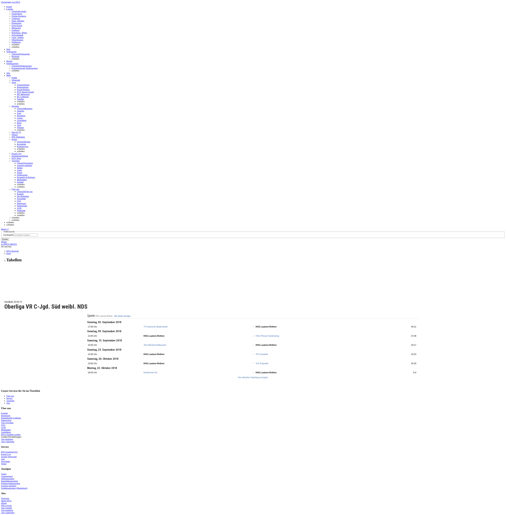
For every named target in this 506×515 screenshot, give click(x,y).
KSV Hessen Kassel (25, 92)
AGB (19, 208)
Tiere (19, 125)
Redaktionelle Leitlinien (11, 418)
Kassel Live (6, 454)
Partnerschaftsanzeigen (10, 483)
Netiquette (21, 210)
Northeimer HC (150, 372)
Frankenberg (17, 14)
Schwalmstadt (17, 35)
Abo (8, 403)
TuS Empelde (262, 363)
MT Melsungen (23, 94)
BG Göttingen (23, 97)
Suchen (5, 239)
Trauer (19, 172)
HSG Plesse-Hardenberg (267, 336)
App (3, 459)
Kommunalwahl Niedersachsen (25, 68)
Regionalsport (22, 87)
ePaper (4, 503)
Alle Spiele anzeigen (122, 316)
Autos (19, 170)
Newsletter (21, 199)
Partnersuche (22, 175)
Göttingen (16, 18)
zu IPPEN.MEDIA (9, 244)
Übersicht (5, 498)
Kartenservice (22, 146)
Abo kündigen (7, 439)
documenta (21, 144)
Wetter (3, 464)
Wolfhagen (16, 42)
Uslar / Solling (18, 37)
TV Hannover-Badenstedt (155, 327)
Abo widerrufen (7, 442)
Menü (3, 229)
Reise (19, 123)
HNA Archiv (6, 505)
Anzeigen (10, 401)
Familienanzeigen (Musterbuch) (14, 488)
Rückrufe (15, 56)
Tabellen (20, 99)
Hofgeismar (16, 23)
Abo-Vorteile (6, 508)
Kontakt (20, 182)
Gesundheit (21, 120)
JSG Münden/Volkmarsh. (155, 345)
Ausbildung (6, 432)
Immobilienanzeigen (9, 481)
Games (20, 118)
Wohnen (20, 127)
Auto (19, 113)
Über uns (10, 396)
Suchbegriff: (8, 235)
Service (9, 398)
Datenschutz (22, 206)
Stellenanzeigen (7, 479)
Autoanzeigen (7, 476)
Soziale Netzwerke (9, 457)
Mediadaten (22, 180)
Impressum (21, 203)
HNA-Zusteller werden (10, 434)
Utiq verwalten (7, 423)
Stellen (20, 168)
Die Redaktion (23, 196)
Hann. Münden (18, 21)
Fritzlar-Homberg (19, 16)
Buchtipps (21, 116)
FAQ (19, 201)
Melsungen (16, 28)
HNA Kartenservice (9, 452)
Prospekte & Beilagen (26, 177)
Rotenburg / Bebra (19, 33)
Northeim (16, 30)
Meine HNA (6, 501)
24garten (20, 111)
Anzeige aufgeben (24, 165)
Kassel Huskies (23, 90)
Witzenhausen (17, 40)
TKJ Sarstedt (262, 354)
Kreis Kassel (17, 25)
